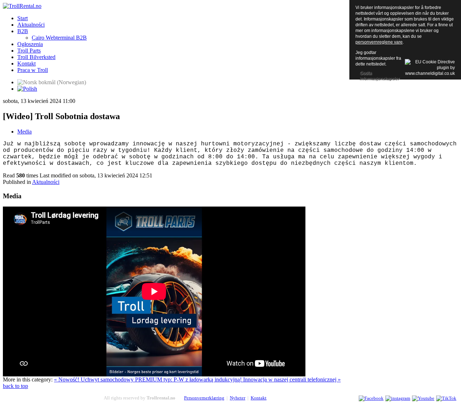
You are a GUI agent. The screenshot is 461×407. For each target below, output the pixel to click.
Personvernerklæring (204, 398)
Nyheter (237, 398)
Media (24, 131)
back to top (15, 386)
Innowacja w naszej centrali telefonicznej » (292, 379)
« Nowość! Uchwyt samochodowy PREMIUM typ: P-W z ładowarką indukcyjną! (148, 379)
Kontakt (259, 398)
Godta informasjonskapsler (379, 74)
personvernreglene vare (379, 42)
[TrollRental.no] (22, 6)
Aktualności (45, 182)
